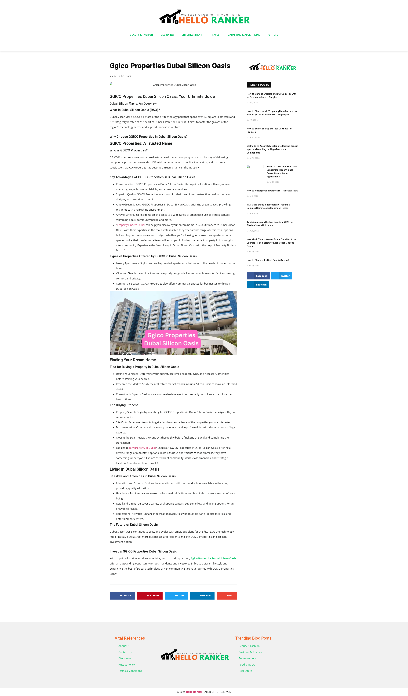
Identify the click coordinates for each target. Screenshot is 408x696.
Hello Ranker (194, 692)
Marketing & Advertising (243, 34)
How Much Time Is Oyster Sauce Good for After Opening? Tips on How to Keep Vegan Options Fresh (272, 242)
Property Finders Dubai (131, 225)
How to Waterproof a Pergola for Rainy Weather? (272, 190)
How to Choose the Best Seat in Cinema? (268, 260)
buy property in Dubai (142, 448)
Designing (167, 34)
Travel (214, 34)
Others (273, 34)
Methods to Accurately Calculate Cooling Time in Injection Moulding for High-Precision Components (272, 149)
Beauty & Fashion (141, 34)
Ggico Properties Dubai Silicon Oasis (213, 558)
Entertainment (192, 34)
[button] (122, 596)
